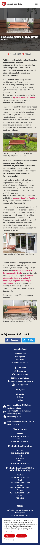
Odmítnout (21, 536)
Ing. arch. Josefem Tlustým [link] (24, 97)
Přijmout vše (9, 536)
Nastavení (9, 540)
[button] (36, 4)
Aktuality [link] (28, 54)
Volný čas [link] (20, 389)
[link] (16, 4)
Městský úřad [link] (20, 348)
